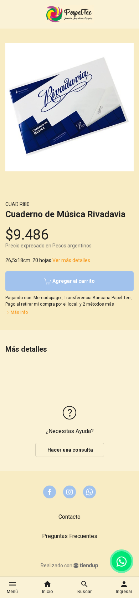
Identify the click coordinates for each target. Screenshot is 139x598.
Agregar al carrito (73, 281)
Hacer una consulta (69, 450)
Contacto (69, 516)
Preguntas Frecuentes (69, 536)
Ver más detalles (71, 260)
